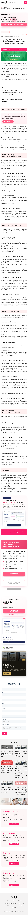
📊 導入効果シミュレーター (9, 648)
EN (12, 2)
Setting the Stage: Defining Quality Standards (12, 92)
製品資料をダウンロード (14, 579)
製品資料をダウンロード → (14, 614)
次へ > (24, 588)
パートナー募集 (20, 903)
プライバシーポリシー (11, 900)
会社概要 (14, 907)
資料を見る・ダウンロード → (14, 642)
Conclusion (4, 101)
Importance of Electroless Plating (9, 90)
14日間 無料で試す (14, 574)
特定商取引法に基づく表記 (10, 903)
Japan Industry (5, 32)
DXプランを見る (14, 863)
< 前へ (3, 588)
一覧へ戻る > (14, 588)
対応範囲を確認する (14, 823)
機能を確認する (14, 885)
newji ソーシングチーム (15, 36)
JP (10, 2)
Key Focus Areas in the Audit (8, 97)
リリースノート (14, 905)
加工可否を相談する (14, 843)
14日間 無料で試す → (8, 121)
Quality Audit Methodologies (8, 94)
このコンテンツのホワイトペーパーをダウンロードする (13, 49)
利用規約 (19, 900)
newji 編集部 (5, 36)
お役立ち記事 (5, 7)
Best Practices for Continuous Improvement (12, 99)
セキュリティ (22, 905)
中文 (14, 2)
